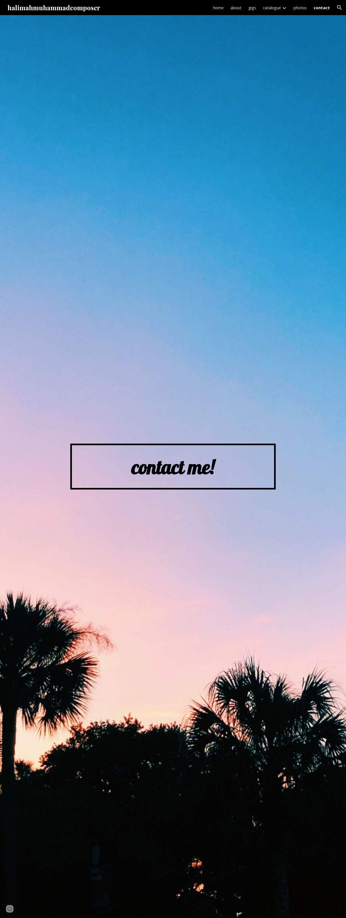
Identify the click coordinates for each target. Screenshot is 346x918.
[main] (173, 467)
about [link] (236, 7)
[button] (339, 7)
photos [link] (300, 7)
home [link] (218, 7)
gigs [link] (252, 7)
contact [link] (322, 7)
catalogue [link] (272, 7)
